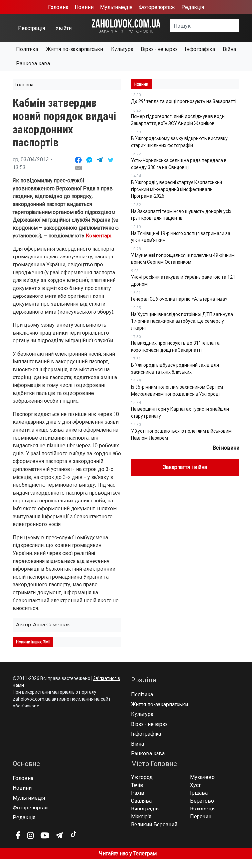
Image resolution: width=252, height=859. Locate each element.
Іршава (199, 793)
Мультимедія (116, 7)
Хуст (195, 785)
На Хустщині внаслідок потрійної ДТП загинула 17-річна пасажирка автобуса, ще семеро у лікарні (182, 321)
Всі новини (226, 448)
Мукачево (202, 777)
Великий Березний (154, 824)
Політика (27, 49)
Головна (58, 7)
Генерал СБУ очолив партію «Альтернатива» (179, 299)
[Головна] (126, 26)
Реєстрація (31, 28)
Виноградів (145, 809)
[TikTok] (73, 834)
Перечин (200, 816)
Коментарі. (99, 236)
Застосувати (239, 28)
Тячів (137, 785)
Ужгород (142, 777)
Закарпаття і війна (185, 467)
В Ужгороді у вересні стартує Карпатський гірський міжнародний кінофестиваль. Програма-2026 (176, 189)
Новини (84, 7)
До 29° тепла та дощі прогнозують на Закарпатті (183, 101)
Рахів (137, 793)
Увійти (63, 28)
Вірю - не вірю (159, 49)
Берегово (202, 801)
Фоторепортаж (157, 7)
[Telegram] (59, 835)
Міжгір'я (141, 816)
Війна (229, 49)
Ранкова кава (33, 63)
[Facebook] (17, 835)
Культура (122, 49)
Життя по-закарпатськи (74, 49)
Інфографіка (200, 49)
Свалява (141, 801)
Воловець (202, 809)
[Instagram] (30, 835)
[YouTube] (44, 835)
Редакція (192, 7)
